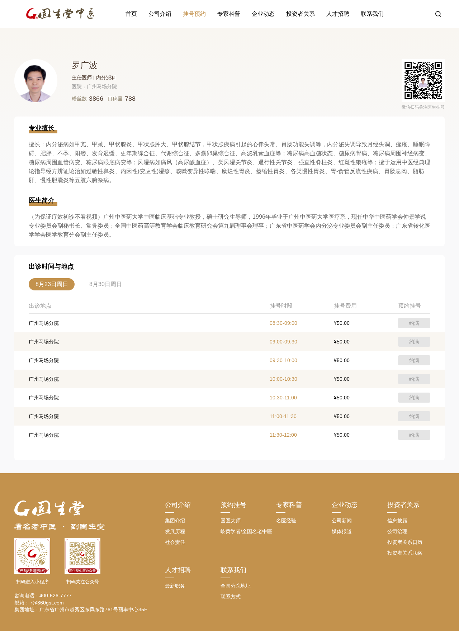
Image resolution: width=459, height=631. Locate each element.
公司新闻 (342, 520)
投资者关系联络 (404, 553)
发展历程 (175, 531)
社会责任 (175, 542)
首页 (131, 14)
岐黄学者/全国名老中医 (246, 531)
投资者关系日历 (404, 542)
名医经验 (286, 520)
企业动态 (263, 14)
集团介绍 (175, 520)
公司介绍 (159, 14)
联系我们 (372, 14)
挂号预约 (194, 14)
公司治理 (397, 531)
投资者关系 (300, 14)
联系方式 (231, 596)
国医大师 (231, 520)
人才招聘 (337, 14)
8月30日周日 (105, 284)
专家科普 (228, 14)
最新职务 (175, 586)
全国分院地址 (236, 586)
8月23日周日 (52, 284)
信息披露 (397, 520)
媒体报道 (342, 531)
